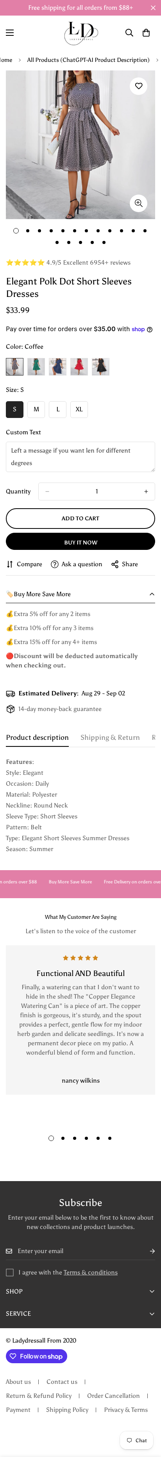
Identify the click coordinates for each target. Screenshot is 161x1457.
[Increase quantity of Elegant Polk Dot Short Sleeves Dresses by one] (146, 491)
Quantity (18, 491)
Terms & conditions (91, 1272)
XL (82, 412)
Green (36, 367)
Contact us (62, 1381)
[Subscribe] (146, 1251)
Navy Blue (57, 367)
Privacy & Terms (126, 1409)
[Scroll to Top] (147, 1416)
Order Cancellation (113, 1395)
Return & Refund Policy (39, 1395)
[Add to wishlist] (138, 86)
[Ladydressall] (80, 33)
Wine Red (79, 367)
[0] (146, 33)
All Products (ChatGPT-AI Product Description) (88, 59)
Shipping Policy (67, 1409)
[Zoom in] (138, 203)
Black (100, 367)
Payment (18, 1409)
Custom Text (23, 432)
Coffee (14, 367)
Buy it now (80, 542)
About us (18, 1381)
